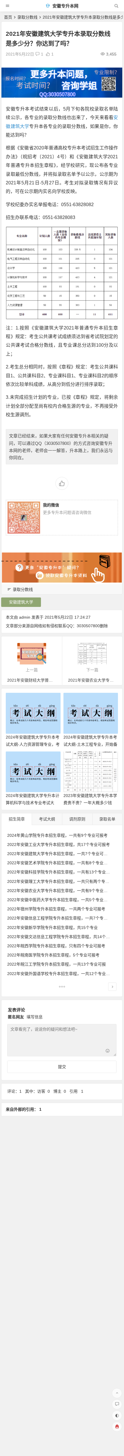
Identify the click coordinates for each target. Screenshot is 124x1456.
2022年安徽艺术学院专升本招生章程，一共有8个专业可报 (59, 863)
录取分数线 (27, 17)
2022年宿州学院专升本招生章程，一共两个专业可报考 (56, 909)
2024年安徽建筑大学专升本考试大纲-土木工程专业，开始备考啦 (90, 744)
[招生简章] (62, 987)
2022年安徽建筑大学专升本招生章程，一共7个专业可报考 (59, 853)
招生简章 (17, 819)
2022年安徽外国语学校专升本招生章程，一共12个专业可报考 (62, 973)
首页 (8, 17)
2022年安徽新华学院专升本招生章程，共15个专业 (52, 927)
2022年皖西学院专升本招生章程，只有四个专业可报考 (56, 946)
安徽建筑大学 (21, 602)
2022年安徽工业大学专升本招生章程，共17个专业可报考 (58, 844)
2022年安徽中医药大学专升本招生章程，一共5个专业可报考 (61, 899)
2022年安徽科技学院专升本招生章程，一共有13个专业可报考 (62, 872)
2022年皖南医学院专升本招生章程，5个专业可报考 (53, 955)
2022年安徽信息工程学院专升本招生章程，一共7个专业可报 (61, 918)
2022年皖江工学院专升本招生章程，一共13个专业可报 (56, 964)
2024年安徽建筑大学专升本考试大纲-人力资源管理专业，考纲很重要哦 (33, 744)
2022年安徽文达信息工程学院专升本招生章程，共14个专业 (60, 936)
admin (24, 617)
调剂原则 (77, 819)
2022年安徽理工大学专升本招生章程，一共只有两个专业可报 (62, 881)
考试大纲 (47, 819)
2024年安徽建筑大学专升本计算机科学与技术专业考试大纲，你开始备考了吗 (32, 802)
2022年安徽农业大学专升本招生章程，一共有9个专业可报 (59, 890)
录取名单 (107, 819)
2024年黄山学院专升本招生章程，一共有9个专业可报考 (57, 835)
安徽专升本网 (64, 5)
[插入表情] (107, 1051)
